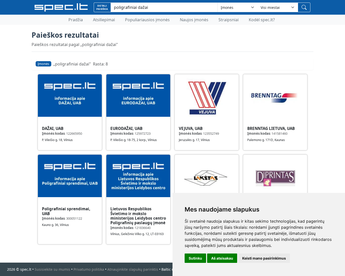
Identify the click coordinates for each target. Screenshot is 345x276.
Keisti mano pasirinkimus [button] (264, 258)
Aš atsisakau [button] (222, 258)
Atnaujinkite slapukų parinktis (132, 269)
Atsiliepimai (104, 19)
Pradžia (75, 19)
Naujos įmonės (194, 19)
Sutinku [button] (195, 258)
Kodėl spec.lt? (262, 19)
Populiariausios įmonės (147, 19)
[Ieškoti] (304, 7)
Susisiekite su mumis (52, 269)
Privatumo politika (88, 269)
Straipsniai (228, 19)
